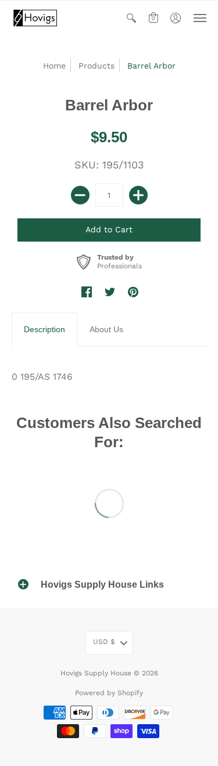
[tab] (44, 329)
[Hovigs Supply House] (35, 18)
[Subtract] (80, 195)
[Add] (138, 195)
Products (96, 65)
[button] (131, 18)
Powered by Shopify (109, 693)
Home (54, 65)
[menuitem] (131, 18)
